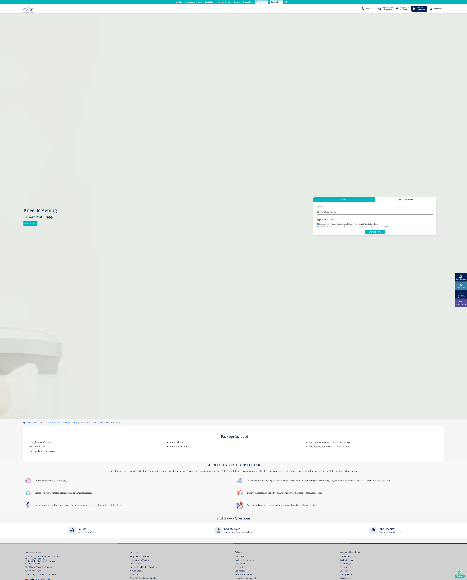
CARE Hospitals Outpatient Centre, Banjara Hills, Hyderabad (74, 422)
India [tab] (343, 199)
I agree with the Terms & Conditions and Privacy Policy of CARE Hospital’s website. (348, 224)
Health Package (35, 422)
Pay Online (209, 2)
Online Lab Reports (223, 2)
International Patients (193, 2)
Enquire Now (247, 2)
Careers (237, 2)
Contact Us (30, 223)
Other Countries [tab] (405, 199)
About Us (179, 2)
